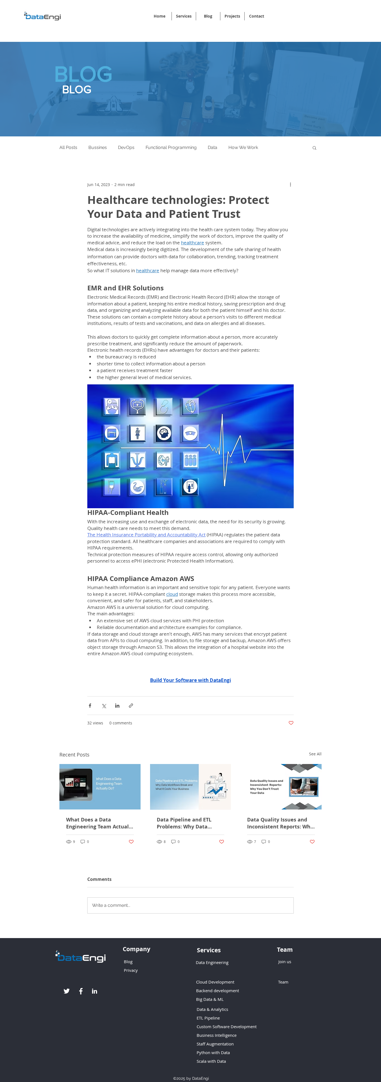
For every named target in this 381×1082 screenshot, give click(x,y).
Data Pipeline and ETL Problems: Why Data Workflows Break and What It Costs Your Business (184, 823)
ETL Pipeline (208, 1018)
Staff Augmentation (216, 1044)
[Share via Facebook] (90, 705)
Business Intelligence (217, 1035)
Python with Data (213, 1052)
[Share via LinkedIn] (117, 705)
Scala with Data (211, 1061)
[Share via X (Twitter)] (103, 705)
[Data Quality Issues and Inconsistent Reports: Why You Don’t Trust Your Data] (281, 786)
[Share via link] (131, 705)
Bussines (97, 147)
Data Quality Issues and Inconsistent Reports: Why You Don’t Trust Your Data (280, 823)
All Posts (68, 147)
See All (315, 753)
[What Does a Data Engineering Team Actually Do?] (100, 786)
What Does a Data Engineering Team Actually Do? (99, 823)
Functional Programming (171, 147)
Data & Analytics (212, 1009)
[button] (314, 147)
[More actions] (290, 184)
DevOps (126, 147)
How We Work (243, 147)
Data (212, 147)
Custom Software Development (227, 1026)
